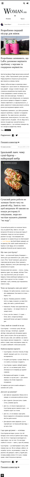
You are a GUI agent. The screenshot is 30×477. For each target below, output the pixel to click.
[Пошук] (24, 3)
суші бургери (6, 241)
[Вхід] (27, 3)
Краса (22, 19)
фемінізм (7, 130)
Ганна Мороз (7, 24)
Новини (8, 19)
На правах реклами (6, 146)
